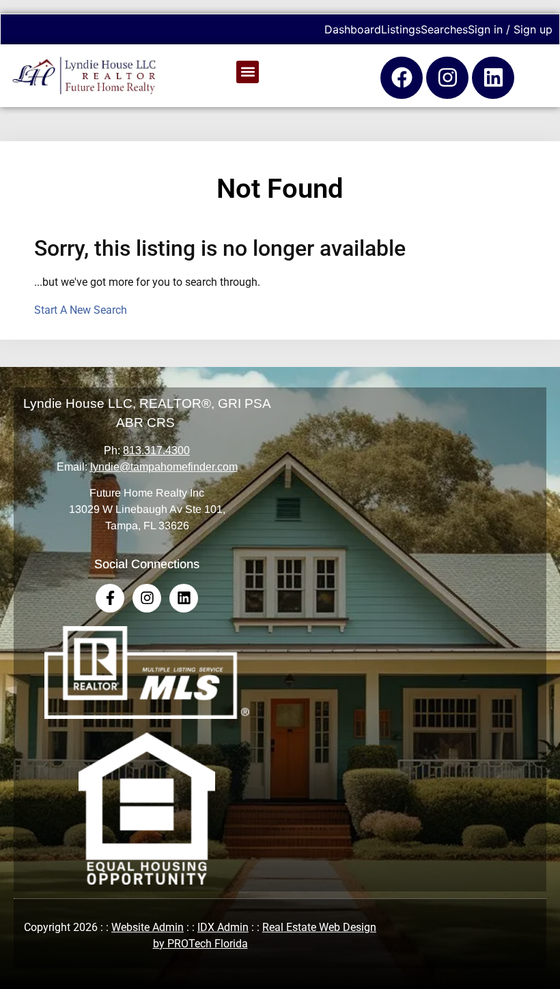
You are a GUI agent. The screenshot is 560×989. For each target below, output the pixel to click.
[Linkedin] (493, 78)
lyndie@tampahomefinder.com (164, 467)
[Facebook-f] (110, 598)
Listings (401, 29)
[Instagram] (447, 78)
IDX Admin (223, 927)
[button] (247, 72)
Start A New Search (80, 310)
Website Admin (147, 927)
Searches (444, 29)
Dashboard (352, 29)
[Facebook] (401, 78)
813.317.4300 (156, 450)
